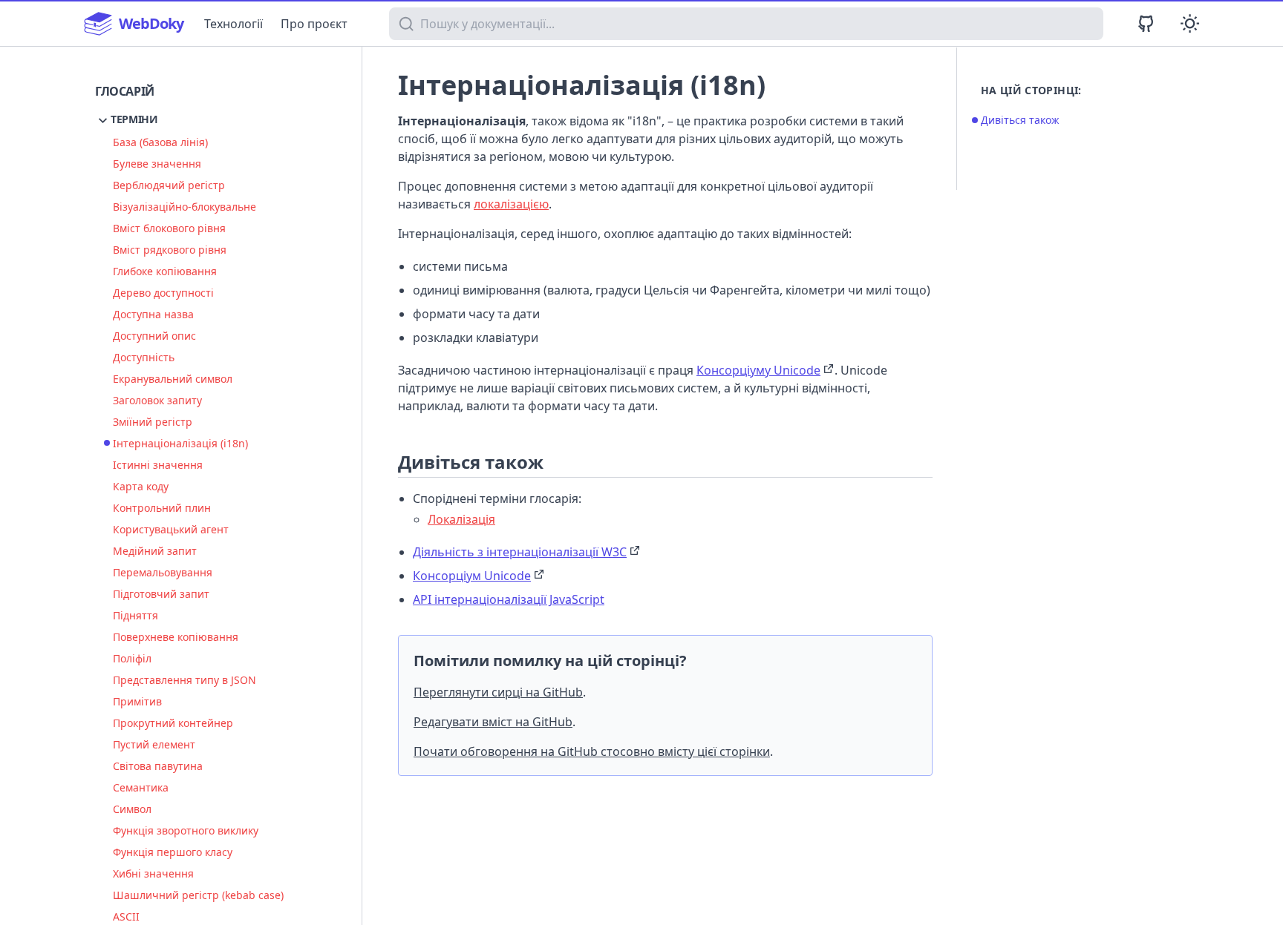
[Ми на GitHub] (1146, 23)
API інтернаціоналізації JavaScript (508, 599)
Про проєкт (314, 24)
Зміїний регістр (152, 422)
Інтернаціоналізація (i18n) (180, 443)
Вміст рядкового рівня (169, 250)
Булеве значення (157, 164)
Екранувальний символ (172, 379)
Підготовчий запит (161, 594)
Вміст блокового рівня (169, 228)
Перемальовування (162, 572)
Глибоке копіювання (165, 271)
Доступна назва (153, 314)
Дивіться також (1020, 120)
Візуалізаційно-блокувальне (184, 207)
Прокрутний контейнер (173, 723)
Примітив (137, 701)
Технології (233, 24)
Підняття (135, 615)
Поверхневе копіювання (175, 637)
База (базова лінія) (160, 142)
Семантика (141, 787)
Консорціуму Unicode (758, 370)
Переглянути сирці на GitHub (498, 692)
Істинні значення (158, 465)
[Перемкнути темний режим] (1190, 23)
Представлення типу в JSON (184, 680)
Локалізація (461, 519)
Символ (132, 809)
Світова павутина (158, 766)
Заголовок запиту (157, 400)
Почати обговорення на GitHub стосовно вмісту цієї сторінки (592, 751)
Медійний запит (155, 551)
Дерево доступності (163, 293)
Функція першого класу (172, 852)
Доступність (143, 357)
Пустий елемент (154, 744)
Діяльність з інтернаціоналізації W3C (520, 552)
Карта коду (141, 486)
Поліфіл (132, 658)
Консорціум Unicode (472, 575)
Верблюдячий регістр (169, 185)
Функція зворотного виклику (185, 830)
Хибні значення (153, 873)
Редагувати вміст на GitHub (493, 722)
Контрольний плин (162, 508)
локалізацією (511, 204)
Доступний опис (154, 336)
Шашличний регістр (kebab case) (198, 895)
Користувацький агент (171, 529)
